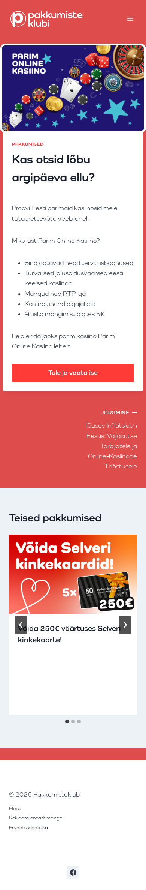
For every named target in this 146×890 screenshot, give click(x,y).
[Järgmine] (125, 625)
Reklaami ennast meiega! (36, 818)
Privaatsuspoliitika (28, 827)
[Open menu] (130, 18)
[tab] (67, 721)
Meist (15, 808)
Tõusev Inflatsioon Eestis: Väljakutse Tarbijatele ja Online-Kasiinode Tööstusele (110, 440)
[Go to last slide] (21, 625)
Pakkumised (28, 144)
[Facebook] (73, 872)
